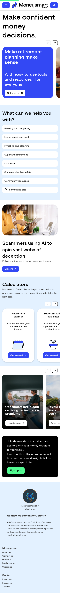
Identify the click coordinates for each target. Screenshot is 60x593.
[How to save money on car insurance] (22, 402)
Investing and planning (17, 145)
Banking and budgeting (17, 128)
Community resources (16, 180)
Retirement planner (18, 315)
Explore (9, 268)
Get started (13, 93)
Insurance (9, 163)
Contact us (7, 556)
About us (6, 552)
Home (30, 5)
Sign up (14, 470)
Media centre (8, 563)
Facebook (7, 583)
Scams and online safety (17, 172)
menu (6, 5)
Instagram (7, 579)
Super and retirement (16, 154)
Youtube (6, 586)
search (54, 5)
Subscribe (7, 567)
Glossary (6, 559)
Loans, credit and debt (16, 137)
